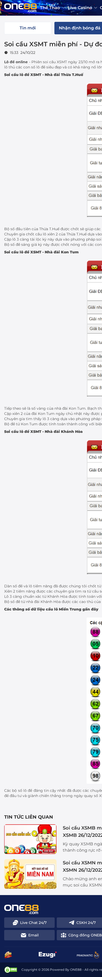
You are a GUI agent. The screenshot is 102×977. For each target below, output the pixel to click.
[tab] (27, 28)
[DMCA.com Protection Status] (10, 969)
